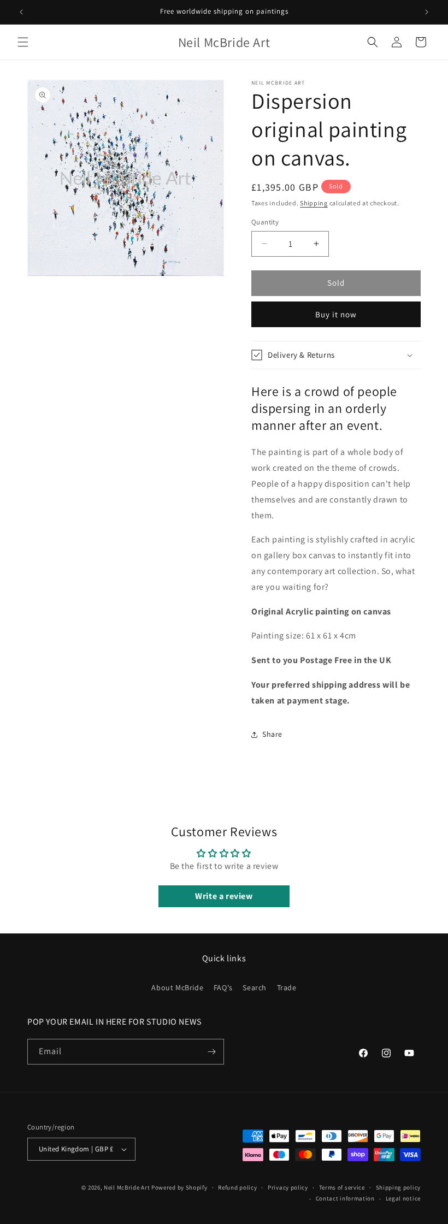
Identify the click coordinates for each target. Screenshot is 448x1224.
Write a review (223, 896)
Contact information (345, 1198)
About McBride (177, 987)
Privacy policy (288, 1187)
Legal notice (403, 1198)
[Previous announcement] (21, 12)
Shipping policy (398, 1187)
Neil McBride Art (127, 1187)
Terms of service (342, 1187)
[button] (23, 42)
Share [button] (272, 734)
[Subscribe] (211, 1052)
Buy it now (336, 314)
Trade (287, 987)
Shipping (314, 203)
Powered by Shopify (179, 1187)
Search (255, 987)
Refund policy (237, 1187)
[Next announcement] (427, 12)
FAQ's (223, 987)
